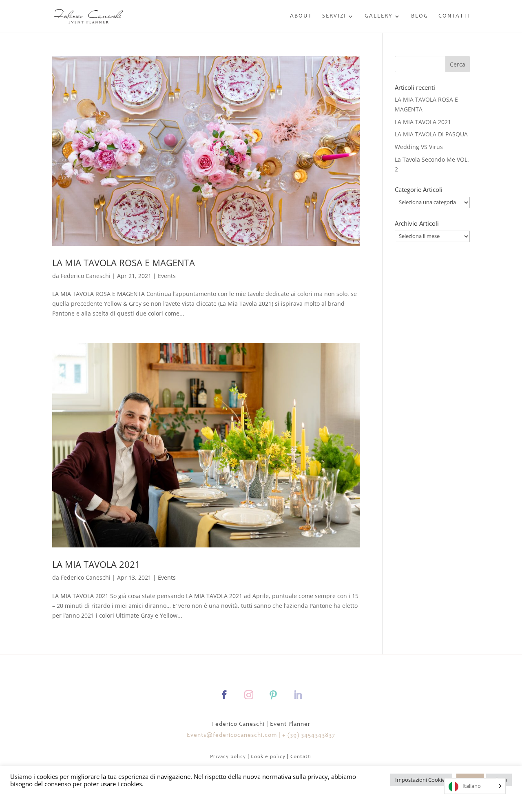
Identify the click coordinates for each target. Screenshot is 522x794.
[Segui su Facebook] (224, 695)
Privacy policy (228, 757)
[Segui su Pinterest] (273, 695)
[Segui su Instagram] (249, 695)
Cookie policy (268, 757)
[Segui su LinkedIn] (298, 695)
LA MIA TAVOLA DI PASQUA (431, 134)
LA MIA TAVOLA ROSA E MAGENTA (123, 262)
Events (167, 276)
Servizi (334, 16)
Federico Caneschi (86, 276)
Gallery (379, 16)
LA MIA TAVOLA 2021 (96, 564)
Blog (419, 16)
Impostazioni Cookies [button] (421, 779)
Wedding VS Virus (419, 147)
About (301, 16)
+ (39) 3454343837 (308, 735)
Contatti (454, 16)
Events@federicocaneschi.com (232, 735)
